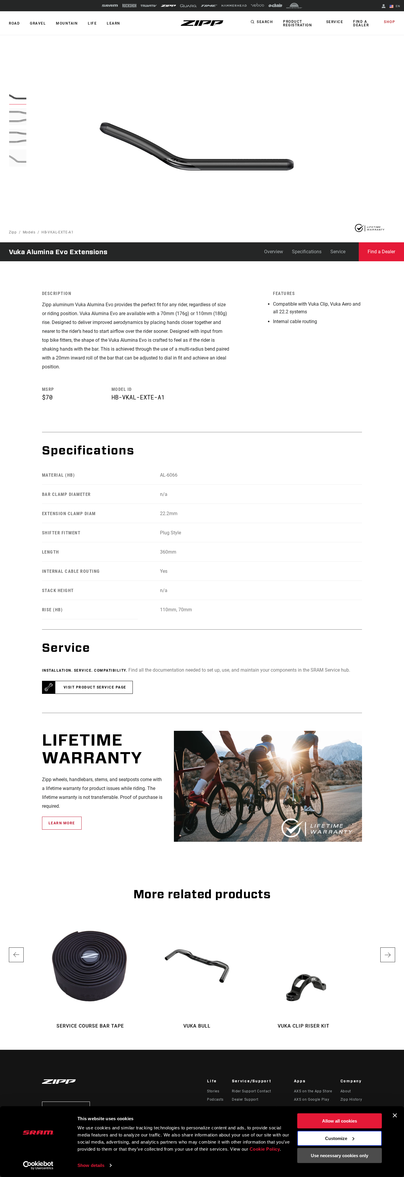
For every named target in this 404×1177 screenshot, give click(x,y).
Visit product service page (95, 687)
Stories (213, 1091)
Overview (273, 251)
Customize (336, 1138)
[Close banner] (395, 1115)
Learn (113, 23)
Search (265, 22)
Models (29, 232)
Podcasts (215, 1099)
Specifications (306, 251)
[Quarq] (188, 5)
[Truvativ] (148, 5)
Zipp (13, 232)
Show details (90, 1165)
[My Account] (383, 6)
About (345, 1091)
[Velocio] (257, 5)
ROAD (14, 23)
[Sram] (110, 5)
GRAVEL (38, 23)
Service (334, 22)
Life (92, 23)
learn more (62, 823)
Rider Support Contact (251, 1091)
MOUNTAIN (67, 23)
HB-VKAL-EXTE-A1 (57, 232)
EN (397, 6)
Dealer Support (245, 1099)
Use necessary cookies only (339, 1155)
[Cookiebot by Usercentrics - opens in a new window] (38, 1165)
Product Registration (297, 23)
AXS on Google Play (311, 1099)
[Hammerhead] (234, 5)
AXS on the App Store (313, 1091)
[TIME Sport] (209, 5)
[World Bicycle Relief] (294, 5)
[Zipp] (168, 5)
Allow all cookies (339, 1120)
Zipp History (351, 1099)
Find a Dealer (361, 23)
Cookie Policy (265, 1149)
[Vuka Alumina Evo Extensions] (197, 146)
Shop (389, 22)
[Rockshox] (129, 5)
